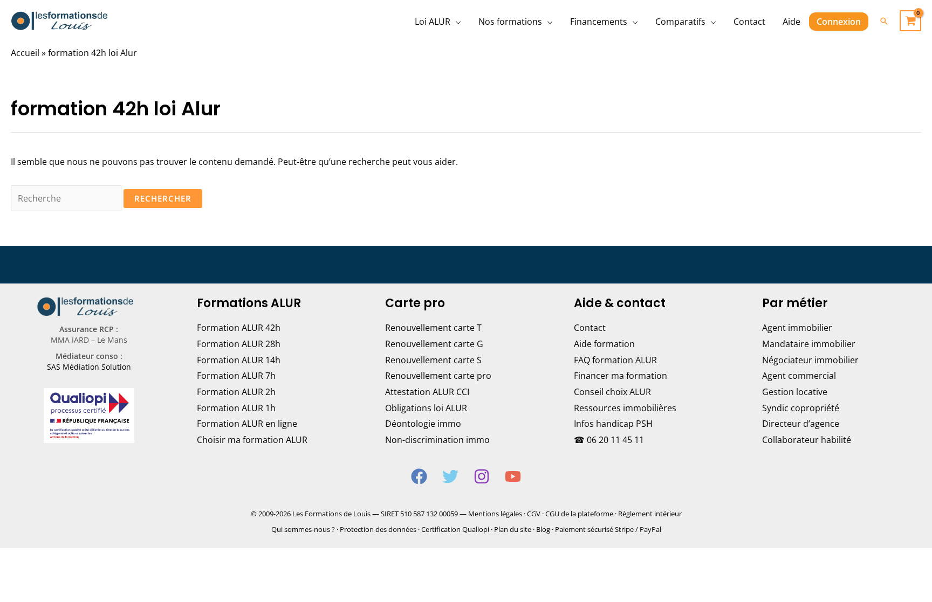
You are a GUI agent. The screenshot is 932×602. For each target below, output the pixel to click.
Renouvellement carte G (434, 344)
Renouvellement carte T (433, 328)
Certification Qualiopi (455, 529)
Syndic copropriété (800, 408)
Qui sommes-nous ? (303, 529)
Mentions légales (495, 513)
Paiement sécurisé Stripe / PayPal (608, 529)
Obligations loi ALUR (426, 408)
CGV (533, 513)
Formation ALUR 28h (238, 344)
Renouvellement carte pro (438, 376)
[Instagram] (481, 476)
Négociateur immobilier (810, 360)
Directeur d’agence (800, 424)
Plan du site (512, 529)
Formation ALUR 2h (236, 392)
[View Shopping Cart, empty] (910, 20)
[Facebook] (419, 476)
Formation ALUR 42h (238, 328)
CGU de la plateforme (579, 513)
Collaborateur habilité (806, 440)
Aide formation (604, 344)
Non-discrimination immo (437, 440)
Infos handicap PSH (613, 424)
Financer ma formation (620, 376)
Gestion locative (794, 392)
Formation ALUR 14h (238, 360)
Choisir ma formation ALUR (252, 440)
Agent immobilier (797, 328)
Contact (590, 328)
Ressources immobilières (625, 408)
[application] (455, 21)
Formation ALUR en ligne (247, 424)
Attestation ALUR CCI (427, 392)
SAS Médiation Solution (89, 367)
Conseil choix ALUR (612, 392)
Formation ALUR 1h (236, 408)
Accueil (25, 53)
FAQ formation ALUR (615, 360)
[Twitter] (450, 476)
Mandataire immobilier (808, 344)
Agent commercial (799, 376)
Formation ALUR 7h (236, 376)
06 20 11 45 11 (615, 440)
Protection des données (378, 529)
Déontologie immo (423, 424)
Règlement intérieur (650, 513)
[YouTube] (513, 476)
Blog (543, 529)
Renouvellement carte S (433, 360)
